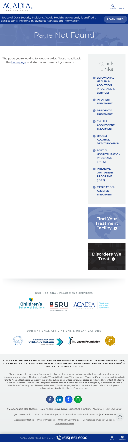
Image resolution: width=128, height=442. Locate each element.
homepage (18, 62)
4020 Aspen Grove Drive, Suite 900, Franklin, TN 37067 (70, 408)
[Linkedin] (59, 399)
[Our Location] (112, 438)
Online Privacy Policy (68, 420)
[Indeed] (68, 399)
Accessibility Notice (24, 420)
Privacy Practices (46, 420)
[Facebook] (50, 399)
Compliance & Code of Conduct (98, 420)
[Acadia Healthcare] (17, 7)
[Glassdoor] (78, 399)
